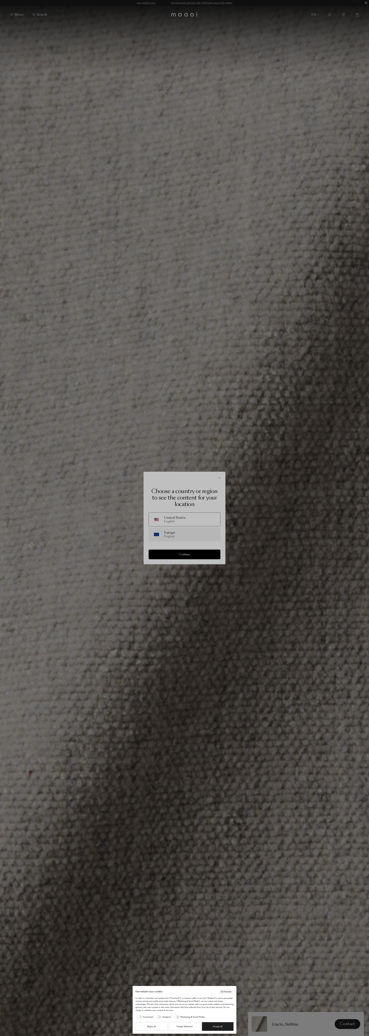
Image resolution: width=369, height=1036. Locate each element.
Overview (227, 991)
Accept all (217, 1026)
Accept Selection (185, 1026)
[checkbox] (144, 1017)
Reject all (151, 1026)
